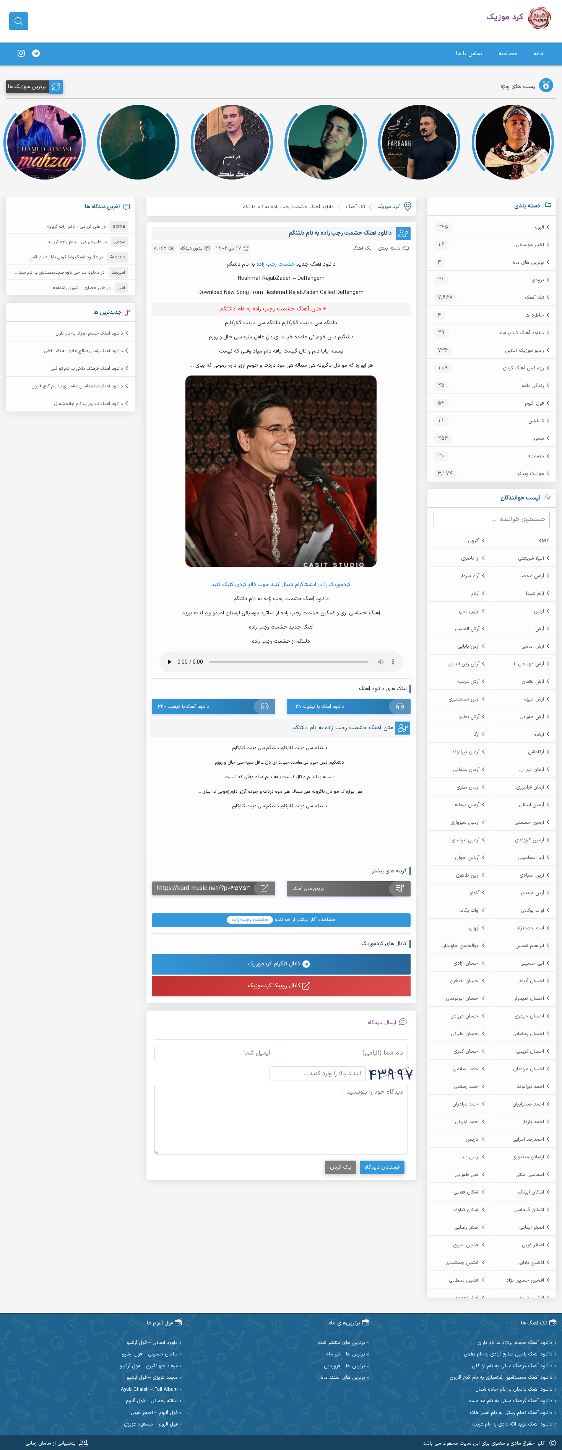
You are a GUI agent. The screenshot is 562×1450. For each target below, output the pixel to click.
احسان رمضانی (528, 1034)
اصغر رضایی (466, 1227)
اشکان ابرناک (531, 1192)
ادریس (472, 1139)
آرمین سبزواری (464, 822)
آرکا (476, 734)
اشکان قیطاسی (528, 1210)
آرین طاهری (467, 875)
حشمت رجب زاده (276, 264)
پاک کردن (340, 1167)
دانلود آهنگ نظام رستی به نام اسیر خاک (511, 1413)
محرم (538, 439)
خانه (539, 53)
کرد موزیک (388, 207)
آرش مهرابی (532, 717)
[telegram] (36, 54)
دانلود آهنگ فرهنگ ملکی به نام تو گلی (87, 368)
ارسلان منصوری (528, 1157)
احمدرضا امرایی (528, 1139)
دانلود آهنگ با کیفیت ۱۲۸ (318, 706)
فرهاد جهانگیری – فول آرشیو (149, 1366)
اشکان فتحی (466, 1192)
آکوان (473, 893)
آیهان (474, 928)
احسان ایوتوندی (462, 999)
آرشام (538, 734)
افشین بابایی (530, 1263)
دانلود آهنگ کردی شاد (521, 333)
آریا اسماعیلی (531, 858)
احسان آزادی (466, 963)
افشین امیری (466, 1245)
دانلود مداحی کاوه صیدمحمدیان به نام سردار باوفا (52, 272)
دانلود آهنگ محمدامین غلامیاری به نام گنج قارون (77, 386)
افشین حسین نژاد (525, 1280)
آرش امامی (532, 646)
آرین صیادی (532, 875)
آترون (473, 541)
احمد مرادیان (465, 1104)
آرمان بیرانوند (465, 752)
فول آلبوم (534, 403)
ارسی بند (470, 1157)
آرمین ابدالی (531, 805)
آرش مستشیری (463, 699)
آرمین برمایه (467, 805)
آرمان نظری (467, 787)
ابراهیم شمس (529, 946)
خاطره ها (534, 315)
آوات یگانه (469, 910)
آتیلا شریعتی (531, 558)
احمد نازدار (533, 1122)
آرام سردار (469, 576)
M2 (545, 541)
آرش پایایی (468, 646)
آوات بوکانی (532, 910)
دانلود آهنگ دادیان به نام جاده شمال (88, 403)
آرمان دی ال (531, 770)
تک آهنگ (534, 298)
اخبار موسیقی (530, 245)
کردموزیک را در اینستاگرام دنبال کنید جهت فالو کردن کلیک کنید (281, 585)
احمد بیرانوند (530, 1087)
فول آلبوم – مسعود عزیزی (151, 1424)
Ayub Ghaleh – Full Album (149, 1389)
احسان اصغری (464, 981)
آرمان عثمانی (466, 770)
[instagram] (21, 54)
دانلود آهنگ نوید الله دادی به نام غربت (512, 1424)
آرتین (539, 611)
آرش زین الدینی (463, 664)
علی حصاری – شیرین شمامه (79, 287)
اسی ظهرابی (467, 1175)
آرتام (475, 594)
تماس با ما (469, 53)
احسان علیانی (465, 1034)
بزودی (537, 280)
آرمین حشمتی (529, 822)
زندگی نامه (532, 386)
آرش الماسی (467, 629)
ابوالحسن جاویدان (460, 946)
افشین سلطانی (464, 1280)
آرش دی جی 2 (528, 664)
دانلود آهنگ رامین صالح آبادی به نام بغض (83, 351)
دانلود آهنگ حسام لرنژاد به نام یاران (89, 333)
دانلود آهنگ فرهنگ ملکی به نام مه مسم (510, 1401)
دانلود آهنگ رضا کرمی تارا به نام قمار (63, 257)
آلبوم (539, 227)
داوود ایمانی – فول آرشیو (152, 1343)
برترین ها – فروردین (344, 1366)
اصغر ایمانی (531, 1227)
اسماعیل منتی (529, 1175)
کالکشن (536, 421)
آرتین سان (469, 611)
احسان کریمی (530, 1051)
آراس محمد (532, 576)
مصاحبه (508, 53)
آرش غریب (468, 682)
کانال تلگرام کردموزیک (275, 964)
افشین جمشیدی (462, 1263)
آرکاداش (536, 752)
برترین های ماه (528, 262)
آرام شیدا (535, 594)
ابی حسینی (532, 963)
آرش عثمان (532, 682)
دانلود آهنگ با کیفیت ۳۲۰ (183, 706)
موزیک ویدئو (530, 474)
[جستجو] (18, 21)
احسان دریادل (464, 1016)
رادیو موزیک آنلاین (524, 350)
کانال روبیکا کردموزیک (275, 985)
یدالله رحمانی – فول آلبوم (152, 1401)
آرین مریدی (532, 893)
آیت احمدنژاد (530, 928)
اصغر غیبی (533, 1245)
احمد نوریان (467, 1122)
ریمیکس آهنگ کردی (523, 368)
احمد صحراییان (528, 1104)
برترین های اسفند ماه (343, 1377)
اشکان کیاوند (466, 1210)
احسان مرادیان (528, 1069)
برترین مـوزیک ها (27, 87)
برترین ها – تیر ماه (345, 1354)
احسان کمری (466, 1051)
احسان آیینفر (531, 981)
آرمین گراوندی (529, 840)
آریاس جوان (467, 858)
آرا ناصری (470, 558)
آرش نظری (468, 717)
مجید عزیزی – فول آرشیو (152, 1377)
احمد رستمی (466, 1087)
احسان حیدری (529, 1016)
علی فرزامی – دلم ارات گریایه (73, 226)
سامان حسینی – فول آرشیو (150, 1354)
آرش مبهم (533, 699)
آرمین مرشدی (465, 840)
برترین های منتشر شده (341, 1343)
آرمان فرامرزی (530, 787)
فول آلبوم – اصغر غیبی (154, 1413)
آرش (539, 629)
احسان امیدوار (529, 999)
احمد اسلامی (466, 1069)
